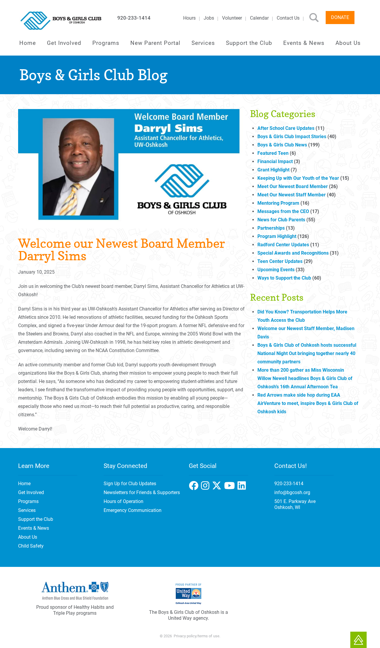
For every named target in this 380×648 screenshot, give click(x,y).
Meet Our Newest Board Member (292, 186)
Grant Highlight (273, 170)
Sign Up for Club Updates (130, 483)
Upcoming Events (275, 269)
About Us (348, 43)
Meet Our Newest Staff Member (291, 195)
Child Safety (31, 546)
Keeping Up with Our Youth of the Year (298, 178)
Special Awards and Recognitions (293, 253)
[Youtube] (242, 487)
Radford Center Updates (283, 244)
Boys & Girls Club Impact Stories (291, 136)
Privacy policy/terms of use (196, 636)
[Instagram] (218, 487)
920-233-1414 (134, 18)
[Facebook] (206, 487)
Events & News (303, 43)
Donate (340, 17)
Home (27, 43)
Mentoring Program (278, 203)
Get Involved (64, 43)
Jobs (209, 18)
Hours (189, 18)
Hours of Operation (123, 501)
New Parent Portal (155, 43)
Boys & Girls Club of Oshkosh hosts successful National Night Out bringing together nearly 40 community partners (306, 353)
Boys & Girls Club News (282, 145)
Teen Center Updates (280, 261)
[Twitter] (231, 487)
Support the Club (249, 43)
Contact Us (288, 18)
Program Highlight (276, 236)
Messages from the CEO (283, 211)
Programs (105, 43)
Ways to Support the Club (284, 278)
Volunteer (232, 18)
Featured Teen (273, 153)
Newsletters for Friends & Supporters (142, 492)
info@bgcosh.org (292, 492)
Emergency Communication (133, 510)
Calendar (259, 18)
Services (203, 43)
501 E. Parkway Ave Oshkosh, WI (295, 504)
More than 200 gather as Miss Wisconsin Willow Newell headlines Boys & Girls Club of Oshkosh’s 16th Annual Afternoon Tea (304, 378)
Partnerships (271, 228)
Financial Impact (275, 161)
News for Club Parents (281, 220)
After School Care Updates (285, 128)
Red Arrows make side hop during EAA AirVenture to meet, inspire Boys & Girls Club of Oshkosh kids (307, 403)
